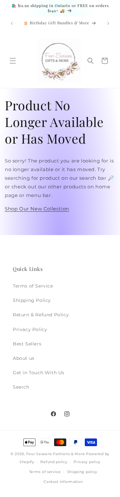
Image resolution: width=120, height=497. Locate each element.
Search (21, 387)
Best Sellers (27, 344)
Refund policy (53, 462)
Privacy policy (87, 462)
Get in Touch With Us (38, 372)
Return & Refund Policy (41, 315)
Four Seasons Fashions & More (55, 454)
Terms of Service (33, 286)
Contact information (63, 481)
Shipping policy (82, 471)
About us (24, 358)
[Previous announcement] (12, 23)
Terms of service (45, 471)
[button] (13, 61)
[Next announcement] (108, 23)
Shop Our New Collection (37, 209)
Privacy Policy (30, 329)
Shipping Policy (32, 300)
